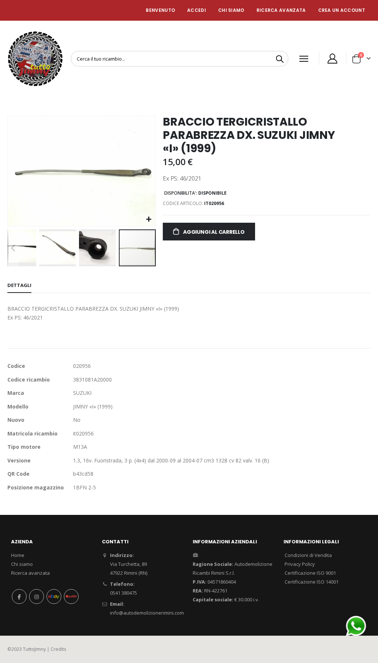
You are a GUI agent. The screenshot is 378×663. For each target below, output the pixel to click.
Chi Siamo (231, 10)
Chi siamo (22, 564)
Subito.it (71, 596)
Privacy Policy (300, 564)
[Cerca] (280, 59)
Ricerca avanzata (281, 10)
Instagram (36, 596)
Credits (58, 649)
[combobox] (179, 58)
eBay (54, 596)
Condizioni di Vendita (308, 555)
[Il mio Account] (333, 59)
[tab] (19, 285)
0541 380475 (123, 592)
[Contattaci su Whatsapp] (356, 625)
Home (17, 555)
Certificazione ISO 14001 (312, 581)
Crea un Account (341, 10)
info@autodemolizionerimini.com (147, 612)
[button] (148, 219)
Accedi (196, 10)
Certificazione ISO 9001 (310, 573)
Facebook (19, 596)
